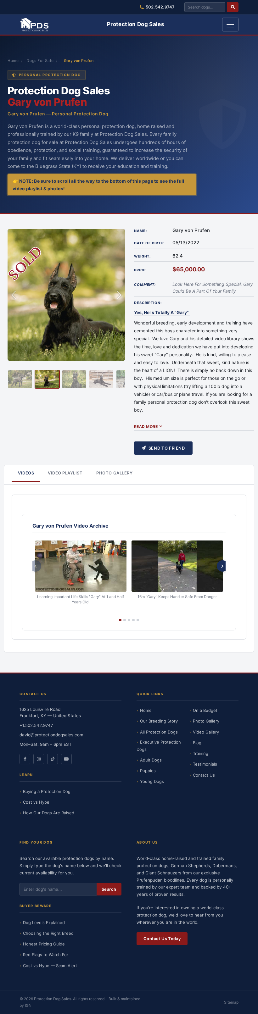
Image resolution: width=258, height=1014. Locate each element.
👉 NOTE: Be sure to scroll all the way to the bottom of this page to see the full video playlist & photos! (98, 184)
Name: (140, 231)
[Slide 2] (47, 379)
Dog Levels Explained (44, 922)
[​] (232, 7)
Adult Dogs (151, 759)
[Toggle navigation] (230, 24)
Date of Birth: (149, 243)
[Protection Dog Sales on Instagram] (38, 759)
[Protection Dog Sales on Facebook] (25, 759)
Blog (197, 742)
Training (200, 753)
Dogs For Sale (39, 60)
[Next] (222, 566)
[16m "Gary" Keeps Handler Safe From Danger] (177, 566)
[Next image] (119, 295)
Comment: (145, 284)
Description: (148, 303)
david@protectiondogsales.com (51, 734)
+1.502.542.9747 (36, 725)
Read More (146, 426)
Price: (140, 270)
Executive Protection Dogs (159, 746)
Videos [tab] (26, 472)
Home (13, 60)
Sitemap (231, 1002)
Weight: (142, 256)
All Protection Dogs (159, 731)
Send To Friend (167, 448)
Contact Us (204, 775)
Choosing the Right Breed (48, 933)
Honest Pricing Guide (44, 943)
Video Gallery (206, 731)
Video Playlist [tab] (65, 472)
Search (109, 889)
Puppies (148, 770)
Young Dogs (152, 781)
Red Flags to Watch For (45, 954)
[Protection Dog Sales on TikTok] (52, 759)
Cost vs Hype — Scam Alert (50, 965)
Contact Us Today (162, 938)
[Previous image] (13, 295)
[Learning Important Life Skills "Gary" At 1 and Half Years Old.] (80, 566)
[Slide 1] (20, 379)
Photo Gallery (206, 720)
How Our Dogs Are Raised (48, 812)
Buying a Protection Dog (46, 791)
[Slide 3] (74, 379)
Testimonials (205, 764)
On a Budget (205, 710)
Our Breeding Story (159, 720)
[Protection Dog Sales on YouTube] (66, 759)
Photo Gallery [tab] (114, 472)
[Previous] (35, 566)
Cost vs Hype (36, 802)
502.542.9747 (160, 6)
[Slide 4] (101, 379)
